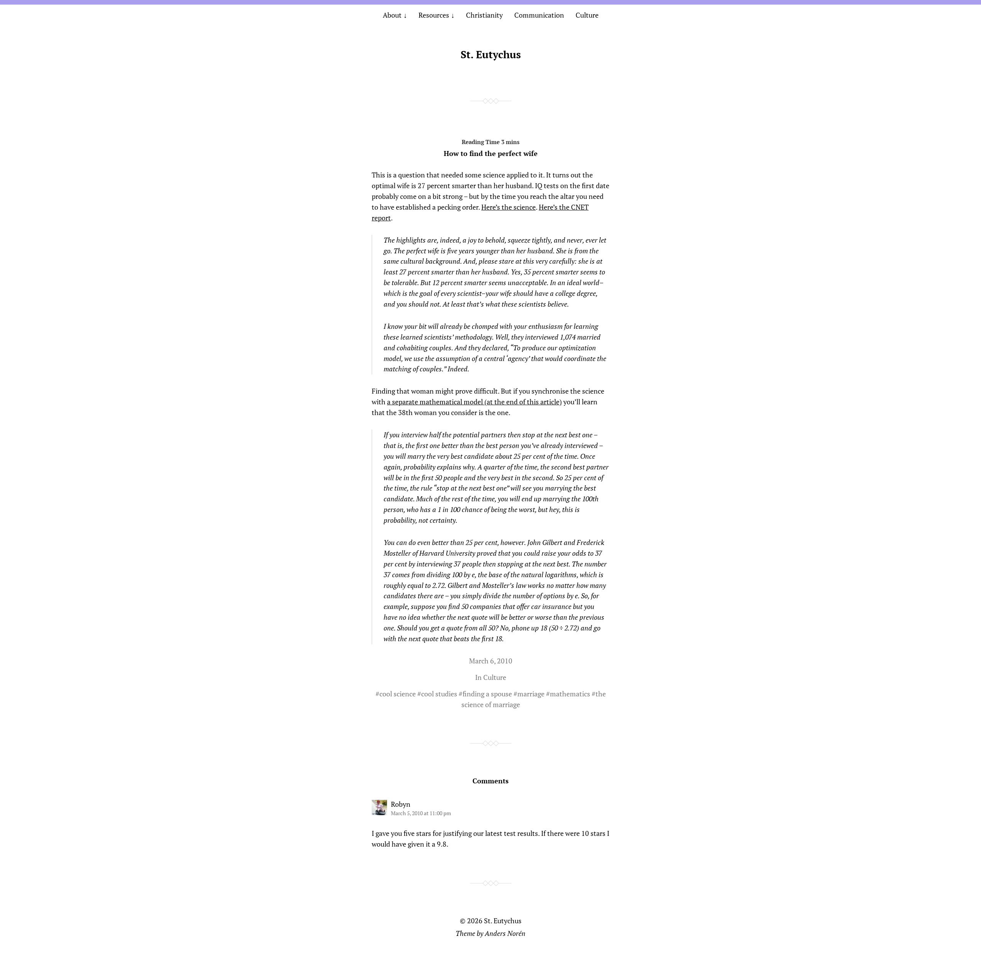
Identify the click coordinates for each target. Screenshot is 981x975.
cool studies (439, 693)
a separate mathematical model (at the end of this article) (474, 401)
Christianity (484, 15)
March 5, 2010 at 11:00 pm (421, 813)
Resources (433, 15)
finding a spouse (487, 693)
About (392, 15)
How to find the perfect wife (491, 153)
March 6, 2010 (490, 660)
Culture (587, 15)
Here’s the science (508, 207)
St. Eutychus (491, 54)
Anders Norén (505, 933)
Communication (539, 15)
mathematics (570, 693)
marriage (531, 693)
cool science (397, 693)
